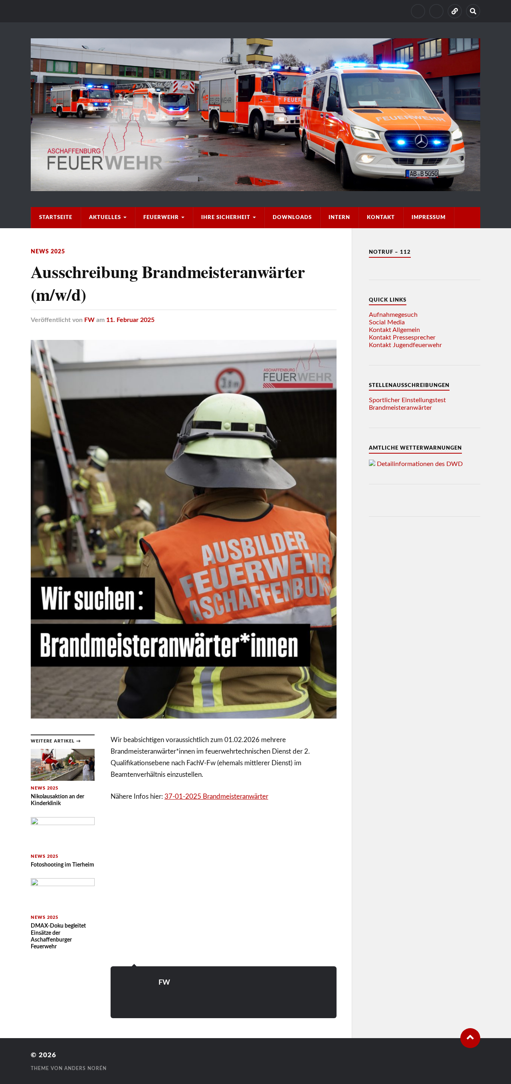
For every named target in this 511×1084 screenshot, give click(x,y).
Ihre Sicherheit (225, 217)
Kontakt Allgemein (394, 330)
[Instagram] (418, 11)
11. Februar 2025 (130, 320)
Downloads (292, 217)
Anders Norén (85, 1068)
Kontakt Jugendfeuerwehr (405, 345)
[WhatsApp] (455, 11)
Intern (339, 217)
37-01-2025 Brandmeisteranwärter (216, 796)
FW (89, 320)
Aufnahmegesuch (393, 315)
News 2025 (48, 252)
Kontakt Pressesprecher (402, 337)
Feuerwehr (161, 217)
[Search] (473, 11)
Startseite (55, 217)
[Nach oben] (470, 1038)
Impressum (429, 217)
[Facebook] (436, 11)
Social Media (387, 322)
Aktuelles (105, 217)
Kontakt (381, 217)
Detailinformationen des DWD (420, 464)
